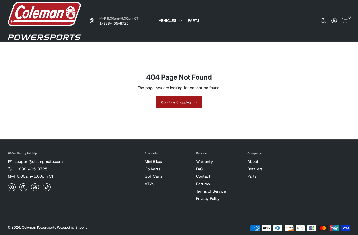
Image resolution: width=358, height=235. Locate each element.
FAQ (199, 169)
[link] (111, 21)
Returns (203, 183)
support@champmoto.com (39, 161)
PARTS (193, 20)
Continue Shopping (176, 102)
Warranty (204, 161)
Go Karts (152, 169)
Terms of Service (211, 191)
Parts (251, 176)
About (252, 161)
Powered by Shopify (72, 227)
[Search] (323, 20)
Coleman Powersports (39, 227)
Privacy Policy (208, 198)
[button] (323, 20)
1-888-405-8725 (31, 169)
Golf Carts (154, 176)
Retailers (255, 169)
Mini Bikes (153, 161)
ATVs (149, 183)
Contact (203, 176)
